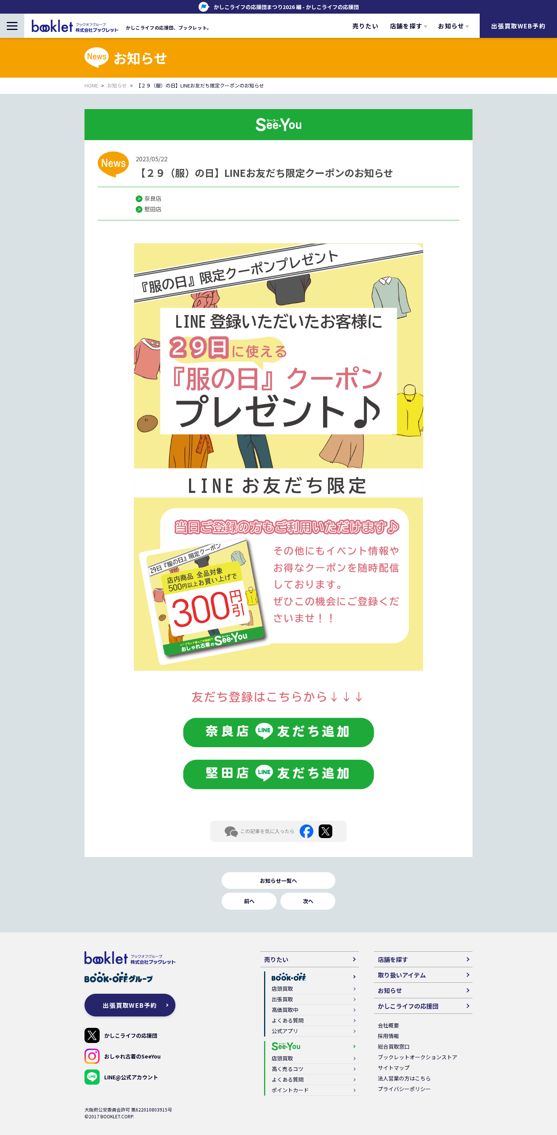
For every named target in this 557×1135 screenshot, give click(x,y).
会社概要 (388, 1025)
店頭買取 (282, 988)
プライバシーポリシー (404, 1089)
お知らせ (117, 85)
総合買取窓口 (394, 1046)
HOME (91, 85)
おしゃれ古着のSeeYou (132, 1056)
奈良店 (152, 198)
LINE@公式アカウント (131, 1077)
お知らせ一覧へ (278, 880)
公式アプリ (285, 1031)
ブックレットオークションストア (417, 1057)
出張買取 (282, 999)
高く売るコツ (288, 1069)
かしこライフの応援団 (130, 1035)
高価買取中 (285, 1009)
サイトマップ (394, 1067)
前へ (249, 901)
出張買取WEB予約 (518, 25)
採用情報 (388, 1036)
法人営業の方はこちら (404, 1078)
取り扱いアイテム (402, 974)
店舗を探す (393, 959)
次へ (308, 901)
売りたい (365, 25)
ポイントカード (290, 1090)
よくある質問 (288, 1020)
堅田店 (152, 209)
